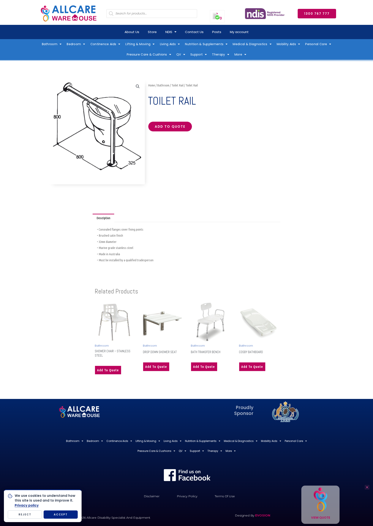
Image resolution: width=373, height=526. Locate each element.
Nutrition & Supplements (204, 44)
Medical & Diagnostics (250, 44)
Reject (25, 514)
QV (178, 54)
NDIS (168, 32)
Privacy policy (27, 505)
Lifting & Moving (137, 44)
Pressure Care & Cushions (147, 54)
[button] (138, 86)
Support (196, 54)
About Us (132, 32)
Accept (61, 514)
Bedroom (74, 44)
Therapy (218, 54)
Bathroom (49, 44)
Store (152, 32)
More (238, 54)
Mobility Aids (286, 44)
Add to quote (170, 126)
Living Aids (168, 44)
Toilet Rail (177, 85)
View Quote (320, 517)
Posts (216, 32)
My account (239, 32)
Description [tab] (103, 218)
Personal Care (316, 44)
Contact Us (194, 32)
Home (151, 85)
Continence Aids (103, 44)
